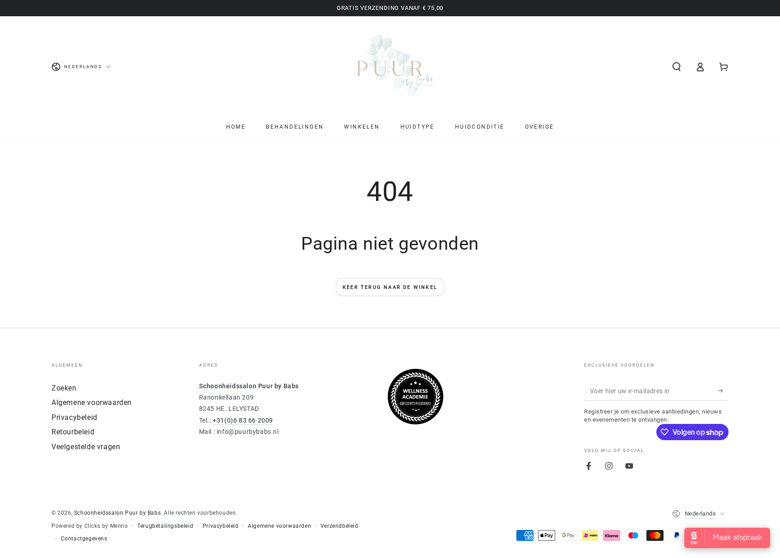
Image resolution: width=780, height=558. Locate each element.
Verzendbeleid (339, 526)
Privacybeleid (74, 417)
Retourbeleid (72, 432)
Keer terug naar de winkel (390, 287)
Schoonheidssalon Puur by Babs (117, 513)
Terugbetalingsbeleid (165, 526)
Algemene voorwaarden (91, 402)
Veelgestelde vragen (85, 446)
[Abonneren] (723, 390)
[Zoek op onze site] (676, 67)
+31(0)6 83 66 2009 (243, 420)
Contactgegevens (84, 538)
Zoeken (64, 388)
